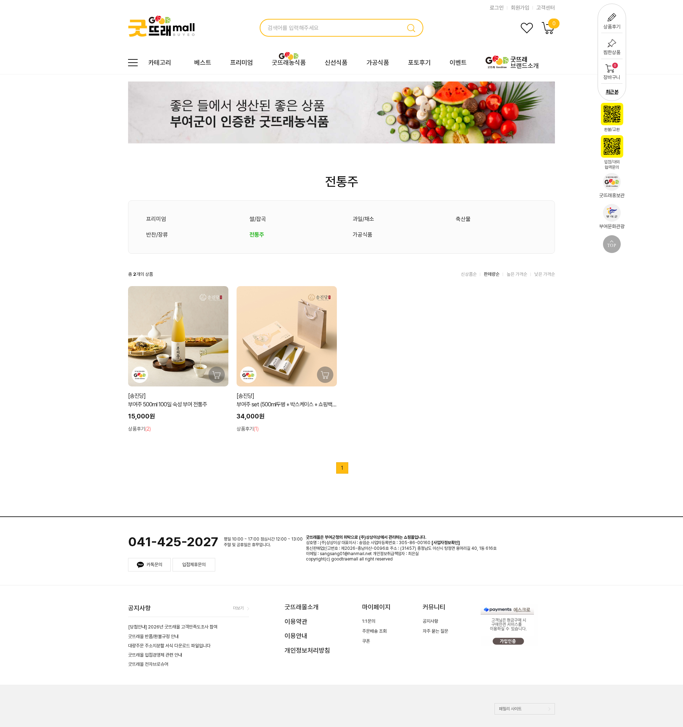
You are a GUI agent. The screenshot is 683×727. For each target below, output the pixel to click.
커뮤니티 (434, 607)
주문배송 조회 (374, 631)
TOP (611, 245)
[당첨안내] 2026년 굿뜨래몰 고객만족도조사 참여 (172, 626)
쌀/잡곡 (257, 219)
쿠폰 (366, 641)
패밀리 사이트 (510, 708)
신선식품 (336, 62)
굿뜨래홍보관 (612, 195)
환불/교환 (612, 129)
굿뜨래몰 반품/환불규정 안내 (153, 636)
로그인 (497, 8)
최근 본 (612, 92)
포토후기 (419, 62)
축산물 (463, 219)
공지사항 (430, 621)
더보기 (238, 608)
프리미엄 (241, 62)
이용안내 (296, 635)
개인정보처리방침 (307, 650)
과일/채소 (363, 219)
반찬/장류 (157, 234)
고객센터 (545, 8)
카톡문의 (154, 564)
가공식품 (377, 62)
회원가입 (520, 8)
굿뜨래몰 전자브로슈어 (148, 664)
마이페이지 (376, 607)
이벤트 (458, 62)
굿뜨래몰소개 (302, 607)
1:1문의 (368, 621)
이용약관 (296, 621)
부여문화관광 (612, 226)
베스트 (202, 62)
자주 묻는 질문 (435, 631)
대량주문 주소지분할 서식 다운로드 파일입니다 (169, 645)
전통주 (256, 234)
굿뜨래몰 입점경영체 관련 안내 (155, 655)
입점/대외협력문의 (612, 164)
